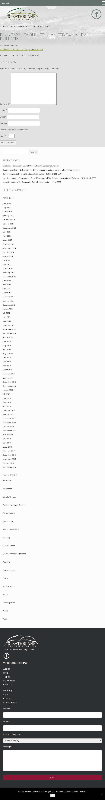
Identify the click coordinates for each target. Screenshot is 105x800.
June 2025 (7, 232)
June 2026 (7, 203)
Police (5, 578)
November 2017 (9, 422)
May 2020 (7, 345)
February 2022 (8, 297)
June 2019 (7, 357)
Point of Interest (9, 570)
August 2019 (8, 353)
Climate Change (9, 497)
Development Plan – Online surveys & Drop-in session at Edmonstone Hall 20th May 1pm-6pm (41, 170)
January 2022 (8, 301)
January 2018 (8, 414)
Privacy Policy (10, 702)
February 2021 (8, 325)
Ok (52, 795)
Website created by (13, 662)
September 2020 (9, 333)
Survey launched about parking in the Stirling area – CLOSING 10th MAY (32, 174)
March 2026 (7, 211)
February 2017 (8, 451)
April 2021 (7, 317)
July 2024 (6, 260)
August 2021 (8, 309)
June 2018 (7, 398)
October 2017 (8, 426)
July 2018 (6, 394)
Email (3, 117)
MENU (5, 3)
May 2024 (7, 264)
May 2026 (7, 207)
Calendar (7, 684)
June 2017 (7, 439)
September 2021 (9, 305)
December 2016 (9, 455)
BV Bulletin (14, 26)
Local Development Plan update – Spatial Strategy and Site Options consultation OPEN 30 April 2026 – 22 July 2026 (49, 178)
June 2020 (7, 341)
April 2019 (7, 366)
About (6, 668)
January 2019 (8, 378)
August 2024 (8, 256)
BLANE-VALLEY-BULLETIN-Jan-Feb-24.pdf (21, 49)
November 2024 (9, 248)
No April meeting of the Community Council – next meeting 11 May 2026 (32, 182)
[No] (101, 794)
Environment (8, 521)
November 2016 (9, 459)
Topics (6, 676)
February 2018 (8, 410)
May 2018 (7, 402)
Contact (7, 698)
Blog (5, 672)
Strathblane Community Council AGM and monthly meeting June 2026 (31, 166)
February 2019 (8, 374)
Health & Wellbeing (10, 529)
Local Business (9, 545)
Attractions (7, 480)
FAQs (5, 694)
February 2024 (8, 272)
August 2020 (8, 337)
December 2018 (9, 382)
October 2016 (8, 463)
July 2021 (6, 313)
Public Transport (9, 586)
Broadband (7, 488)
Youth (5, 619)
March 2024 (7, 268)
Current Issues (9, 513)
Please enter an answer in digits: (14, 129)
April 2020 (7, 349)
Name (3, 110)
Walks (5, 611)
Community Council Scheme (14, 505)
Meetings (8, 690)
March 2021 (7, 321)
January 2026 (8, 215)
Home (5, 26)
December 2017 (9, 418)
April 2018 (7, 406)
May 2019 (7, 361)
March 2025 (7, 240)
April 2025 (7, 236)
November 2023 (9, 276)
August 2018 (8, 390)
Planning (6, 562)
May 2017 (7, 443)
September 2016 (9, 467)
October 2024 (8, 252)
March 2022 (7, 292)
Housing (6, 537)
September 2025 (9, 228)
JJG (1, 45)
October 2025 (8, 224)
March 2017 (7, 447)
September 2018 (9, 386)
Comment (5, 104)
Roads (5, 594)
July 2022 (6, 288)
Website (3, 123)
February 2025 (8, 244)
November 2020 (9, 329)
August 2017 (8, 434)
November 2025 (9, 219)
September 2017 (9, 430)
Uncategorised (9, 602)
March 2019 (7, 369)
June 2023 (7, 280)
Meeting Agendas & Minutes (14, 554)
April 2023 (7, 284)
